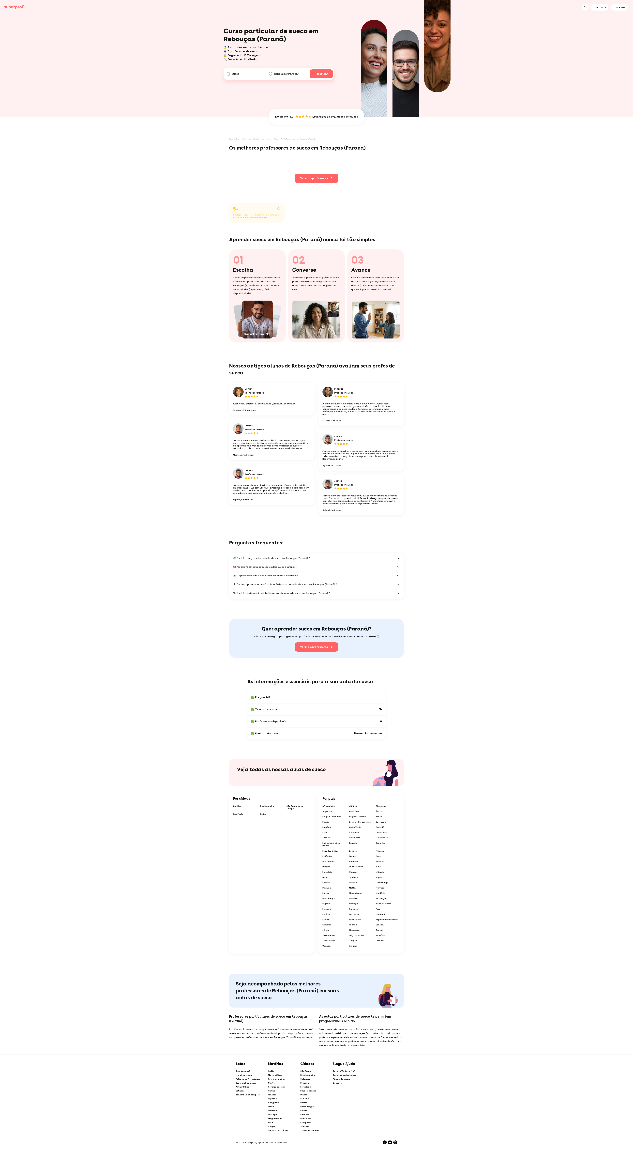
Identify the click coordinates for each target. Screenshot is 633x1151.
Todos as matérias (278, 1130)
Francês (272, 1095)
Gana (378, 856)
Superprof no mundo (246, 1083)
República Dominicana (387, 919)
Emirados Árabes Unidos (331, 844)
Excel (271, 1122)
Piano (271, 1106)
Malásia (326, 888)
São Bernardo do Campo (294, 807)
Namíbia (353, 898)
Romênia (326, 925)
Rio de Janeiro (267, 806)
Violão (271, 1091)
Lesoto (326, 882)
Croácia (326, 838)
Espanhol (273, 1099)
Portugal (380, 914)
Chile (325, 832)
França (352, 856)
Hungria (326, 867)
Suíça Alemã (328, 935)
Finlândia (327, 856)
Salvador (305, 1079)
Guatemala (328, 861)
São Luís (304, 1126)
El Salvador (382, 838)
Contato (337, 1083)
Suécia (379, 930)
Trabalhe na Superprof (248, 1095)
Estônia (353, 851)
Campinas (305, 1122)
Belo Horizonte (308, 1091)
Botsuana (381, 822)
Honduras (381, 861)
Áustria (379, 811)
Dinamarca (355, 838)
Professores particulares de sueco (255, 139)
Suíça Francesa (357, 935)
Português (273, 1114)
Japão (379, 877)
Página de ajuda (341, 1079)
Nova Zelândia (383, 904)
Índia (378, 867)
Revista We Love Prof (344, 1071)
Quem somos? (243, 1071)
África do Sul (328, 806)
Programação (275, 1118)
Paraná (276, 139)
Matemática (275, 1075)
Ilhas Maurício (356, 867)
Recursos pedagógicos (344, 1075)
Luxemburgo (382, 882)
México (326, 893)
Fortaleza (305, 1087)
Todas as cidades (309, 1130)
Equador (353, 843)
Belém (303, 1110)
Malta (352, 888)
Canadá (380, 827)
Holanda (353, 861)
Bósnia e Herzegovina (360, 822)
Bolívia (325, 822)
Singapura (354, 930)
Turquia (353, 940)
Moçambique (355, 893)
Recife (303, 1103)
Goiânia (304, 1114)
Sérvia (325, 930)
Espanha (380, 843)
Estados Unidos (330, 851)
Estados (240, 1091)
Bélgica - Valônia (357, 816)
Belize (379, 816)
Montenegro (328, 898)
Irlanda (353, 872)
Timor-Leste (328, 940)
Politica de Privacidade (248, 1079)
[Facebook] (385, 1142)
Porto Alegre (307, 1106)
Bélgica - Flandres (331, 816)
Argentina (327, 811)
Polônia (326, 914)
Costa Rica (381, 832)
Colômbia (354, 832)
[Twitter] (390, 1142)
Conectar (619, 7)
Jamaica (353, 877)
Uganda (326, 946)
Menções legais (244, 1075)
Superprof (233, 139)
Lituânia (353, 882)
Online (263, 814)
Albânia (353, 806)
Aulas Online (242, 1087)
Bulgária (326, 827)
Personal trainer (276, 1079)
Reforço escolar (276, 1087)
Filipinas (380, 851)
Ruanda (353, 925)
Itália (325, 877)
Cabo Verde (355, 827)
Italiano (272, 1110)
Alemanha (381, 806)
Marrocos (381, 888)
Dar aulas (600, 7)
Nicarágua (381, 898)
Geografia (273, 1103)
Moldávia (380, 893)
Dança (271, 1126)
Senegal (380, 925)
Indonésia (327, 872)
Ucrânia (380, 940)
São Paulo (238, 814)
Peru (378, 909)
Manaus (304, 1095)
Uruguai (353, 946)
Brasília (304, 1083)
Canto (271, 1083)
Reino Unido (355, 919)
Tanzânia (381, 935)
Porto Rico (354, 914)
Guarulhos (305, 1118)
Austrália (354, 811)
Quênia (326, 919)
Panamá (326, 909)
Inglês (271, 1071)
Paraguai (354, 909)
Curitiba (237, 806)
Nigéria (326, 904)
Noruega (353, 904)
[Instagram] (395, 1142)
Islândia (380, 872)
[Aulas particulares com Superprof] (14, 7)
